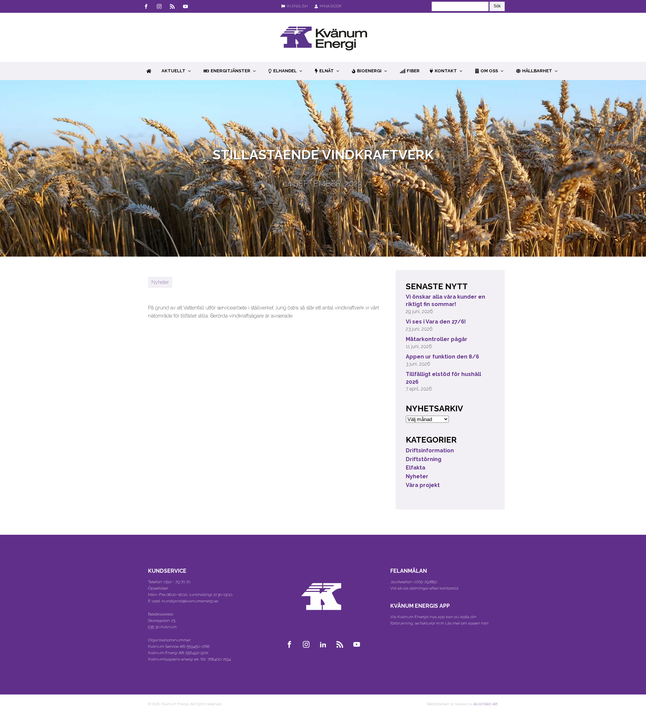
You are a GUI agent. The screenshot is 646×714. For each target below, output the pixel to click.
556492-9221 (197, 652)
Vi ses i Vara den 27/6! (436, 321)
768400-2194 (219, 659)
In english (297, 6)
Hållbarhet (537, 70)
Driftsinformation (430, 450)
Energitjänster (230, 70)
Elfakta (415, 467)
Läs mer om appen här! (467, 623)
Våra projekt (423, 485)
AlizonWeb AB (485, 704)
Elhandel (285, 70)
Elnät (326, 70)
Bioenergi (369, 70)
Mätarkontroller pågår (436, 339)
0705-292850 (425, 581)
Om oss (489, 70)
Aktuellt (173, 70)
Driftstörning (423, 459)
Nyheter (160, 282)
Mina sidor (330, 6)
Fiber (413, 70)
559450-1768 (198, 646)
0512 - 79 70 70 (177, 581)
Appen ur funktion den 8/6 (442, 356)
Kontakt (446, 70)
